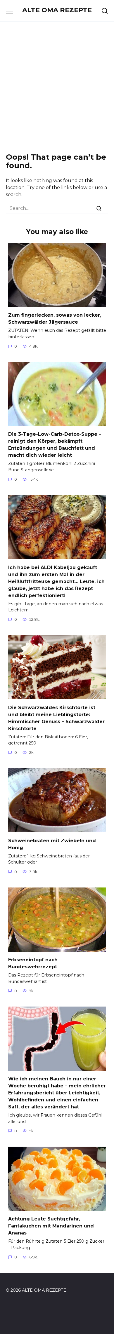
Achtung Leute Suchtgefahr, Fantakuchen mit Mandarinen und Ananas (51, 1226)
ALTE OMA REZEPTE (57, 10)
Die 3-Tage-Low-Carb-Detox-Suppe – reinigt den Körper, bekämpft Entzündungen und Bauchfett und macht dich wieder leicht (54, 444)
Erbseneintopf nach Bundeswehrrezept (33, 963)
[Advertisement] (57, 87)
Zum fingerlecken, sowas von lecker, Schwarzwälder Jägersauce (54, 318)
